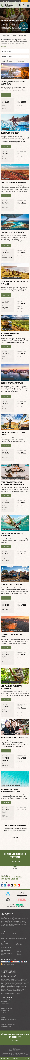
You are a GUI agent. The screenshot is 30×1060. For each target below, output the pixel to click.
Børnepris (20, 306)
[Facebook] (2, 885)
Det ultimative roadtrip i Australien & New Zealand (12, 483)
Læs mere (6, 95)
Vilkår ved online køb (20, 1053)
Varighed (20, 61)
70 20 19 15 (26, 1058)
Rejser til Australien (5, 1010)
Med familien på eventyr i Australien (12, 687)
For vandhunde (6, 529)
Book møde (15, 1058)
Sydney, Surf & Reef (10, 133)
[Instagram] (9, 885)
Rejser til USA (4, 1017)
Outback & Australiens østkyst (11, 635)
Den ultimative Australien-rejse (8, 1024)
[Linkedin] (5, 885)
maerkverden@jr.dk (11, 933)
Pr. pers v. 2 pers (21, 100)
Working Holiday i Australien (14, 738)
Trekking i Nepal (4, 1013)
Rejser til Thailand (5, 1003)
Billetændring (5, 1054)
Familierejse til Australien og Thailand (14, 283)
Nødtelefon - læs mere (9, 879)
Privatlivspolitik (14, 1054)
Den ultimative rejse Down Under (13, 433)
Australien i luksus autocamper (10, 334)
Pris (27, 61)
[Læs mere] (15, 71)
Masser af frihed (16, 277)
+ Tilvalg (14, 35)
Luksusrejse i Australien (12, 232)
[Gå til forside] (7, 5)
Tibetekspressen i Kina (6, 1006)
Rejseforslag (5, 35)
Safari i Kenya (4, 1015)
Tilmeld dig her (15, 861)
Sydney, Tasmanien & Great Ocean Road (13, 83)
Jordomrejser (4, 1001)
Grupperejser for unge (16, 630)
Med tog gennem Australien (13, 182)
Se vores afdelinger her (6, 947)
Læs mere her (25, 1)
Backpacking (5, 129)
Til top (15, 869)
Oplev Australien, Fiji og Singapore (12, 534)
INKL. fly (19, 105)
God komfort (18, 77)
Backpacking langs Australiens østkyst (10, 790)
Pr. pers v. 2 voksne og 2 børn (22, 300)
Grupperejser (22, 35)
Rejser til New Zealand (6, 1026)
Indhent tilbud (5, 1058)
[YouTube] (19, 885)
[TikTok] (12, 885)
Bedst (3, 105)
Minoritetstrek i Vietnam (6, 1008)
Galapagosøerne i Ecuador (7, 1022)
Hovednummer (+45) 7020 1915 (12, 877)
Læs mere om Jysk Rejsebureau (8, 927)
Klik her (24, 938)
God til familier (6, 277)
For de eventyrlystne (7, 77)
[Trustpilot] (15, 885)
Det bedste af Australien (12, 383)
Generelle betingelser (7, 1053)
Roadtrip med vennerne (11, 585)
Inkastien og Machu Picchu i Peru (8, 1019)
